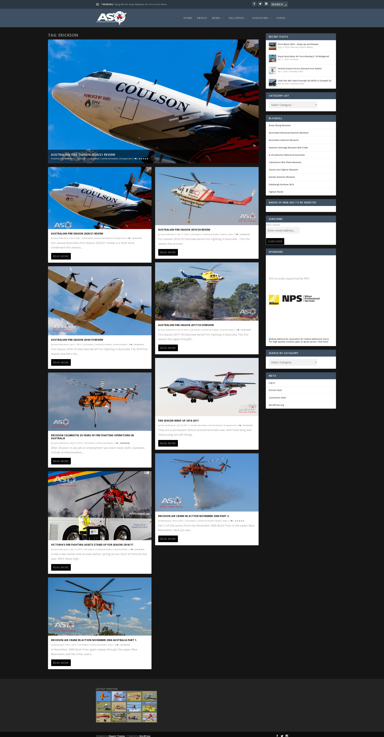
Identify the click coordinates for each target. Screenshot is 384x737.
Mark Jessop (59, 645)
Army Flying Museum (280, 125)
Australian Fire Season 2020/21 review (83, 155)
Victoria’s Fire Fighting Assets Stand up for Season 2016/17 (92, 544)
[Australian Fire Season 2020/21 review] (100, 198)
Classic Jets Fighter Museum (283, 169)
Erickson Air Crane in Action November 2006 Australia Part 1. (94, 640)
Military (310, 47)
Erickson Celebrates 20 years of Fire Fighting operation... (141, 4)
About (202, 18)
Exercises (294, 47)
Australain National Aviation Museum (289, 132)
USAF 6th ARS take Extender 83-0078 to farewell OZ (305, 80)
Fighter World (276, 191)
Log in (272, 382)
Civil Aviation (94, 158)
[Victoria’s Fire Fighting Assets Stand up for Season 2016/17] (100, 505)
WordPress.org (276, 405)
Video (281, 18)
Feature (224, 234)
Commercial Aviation (109, 158)
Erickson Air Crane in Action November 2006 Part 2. (193, 516)
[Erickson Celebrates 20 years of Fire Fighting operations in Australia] (100, 401)
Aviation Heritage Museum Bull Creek (288, 147)
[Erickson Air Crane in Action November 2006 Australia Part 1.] (100, 606)
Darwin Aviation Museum (282, 177)
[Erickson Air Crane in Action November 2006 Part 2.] (207, 482)
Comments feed (277, 397)
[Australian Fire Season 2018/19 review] (100, 300)
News (216, 18)
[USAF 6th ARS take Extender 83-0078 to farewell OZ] (272, 82)
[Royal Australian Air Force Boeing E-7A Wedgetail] (272, 58)
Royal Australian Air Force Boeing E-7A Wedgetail (303, 56)
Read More (61, 256)
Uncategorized (125, 158)
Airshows (260, 18)
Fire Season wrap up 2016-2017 (178, 420)
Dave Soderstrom (67, 158)
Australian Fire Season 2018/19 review (77, 339)
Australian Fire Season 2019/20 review (184, 229)
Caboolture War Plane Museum (285, 162)
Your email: (273, 225)
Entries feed (275, 390)
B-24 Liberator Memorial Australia (287, 154)
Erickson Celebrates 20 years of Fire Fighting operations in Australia (92, 437)
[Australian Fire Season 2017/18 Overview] (207, 291)
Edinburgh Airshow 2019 (281, 184)
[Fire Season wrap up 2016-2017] (207, 387)
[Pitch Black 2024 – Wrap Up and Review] (272, 46)
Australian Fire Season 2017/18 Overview (186, 325)
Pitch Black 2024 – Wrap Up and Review (298, 44)
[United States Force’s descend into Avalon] (272, 70)
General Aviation (120, 344)
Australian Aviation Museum (284, 140)
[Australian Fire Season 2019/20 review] (207, 196)
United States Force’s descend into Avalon (300, 68)
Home (188, 18)
